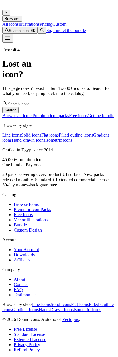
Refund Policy (27, 349)
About (19, 279)
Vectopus (70, 319)
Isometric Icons (87, 309)
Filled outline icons (76, 135)
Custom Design (28, 230)
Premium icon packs (50, 115)
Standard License (29, 334)
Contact (21, 284)
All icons (10, 24)
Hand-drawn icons (28, 140)
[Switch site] (6, 13)
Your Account (26, 249)
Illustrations (29, 24)
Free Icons (23, 214)
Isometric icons (58, 140)
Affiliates (22, 259)
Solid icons (31, 135)
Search (10, 110)
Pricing (46, 24)
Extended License (30, 339)
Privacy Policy (27, 344)
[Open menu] (7, 38)
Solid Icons (61, 304)
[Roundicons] (17, 7)
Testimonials (25, 294)
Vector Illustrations (31, 219)
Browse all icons (17, 115)
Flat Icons (80, 304)
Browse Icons (26, 204)
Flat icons (50, 135)
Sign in (52, 30)
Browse (11, 19)
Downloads (24, 254)
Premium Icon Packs (32, 209)
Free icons (78, 115)
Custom (59, 24)
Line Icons (41, 304)
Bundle (20, 224)
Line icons (11, 135)
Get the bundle (72, 30)
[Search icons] (42, 30)
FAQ (18, 289)
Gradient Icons (25, 309)
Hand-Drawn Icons (56, 309)
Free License (25, 329)
